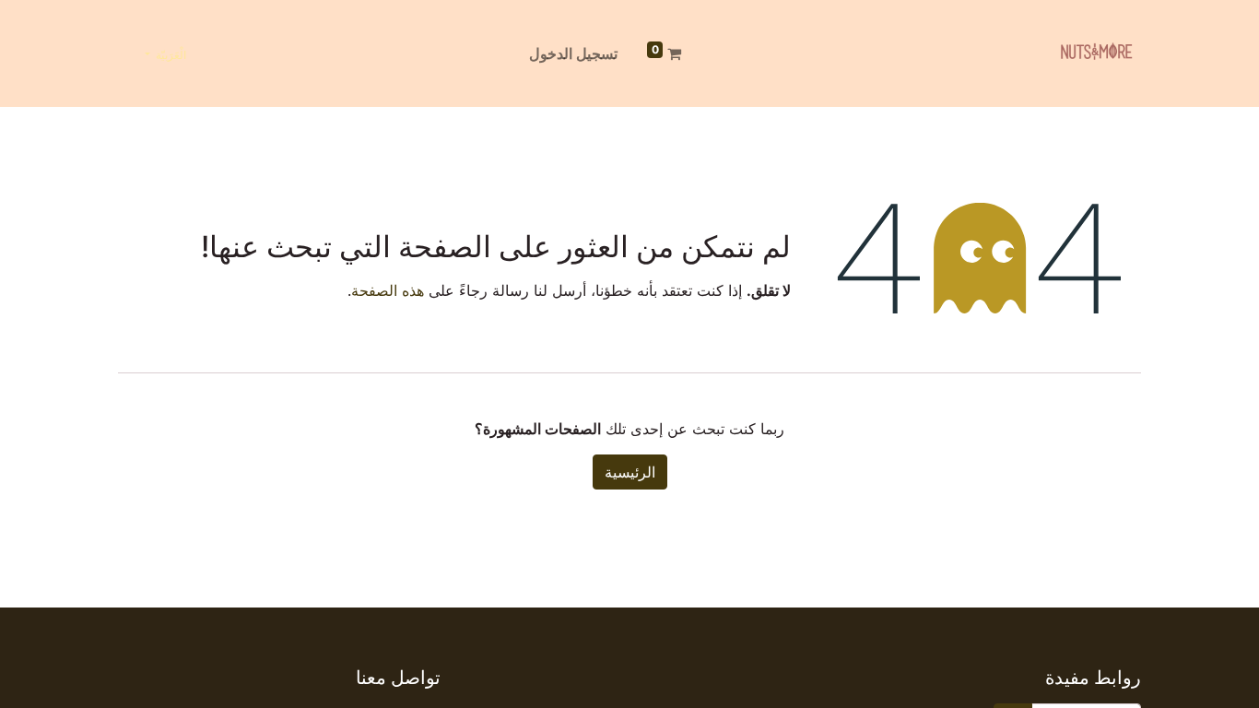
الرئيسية (630, 472)
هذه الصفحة (387, 290)
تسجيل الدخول (573, 53)
